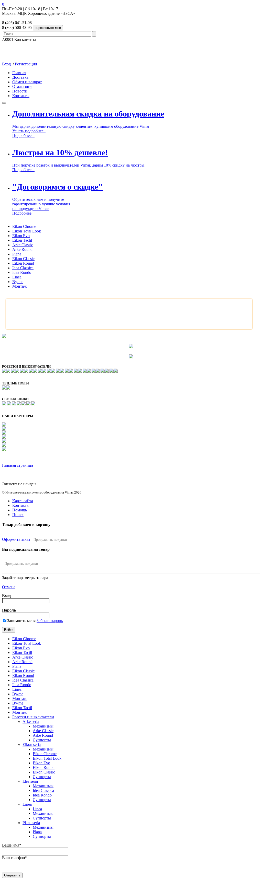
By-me (17, 281)
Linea (16, 277)
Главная (19, 73)
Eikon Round (23, 263)
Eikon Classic (23, 258)
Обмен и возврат (27, 82)
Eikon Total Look (26, 231)
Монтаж (19, 286)
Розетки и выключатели (33, 717)
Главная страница (17, 465)
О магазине (22, 86)
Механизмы (43, 726)
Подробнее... (23, 135)
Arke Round (22, 249)
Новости (19, 91)
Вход (6, 64)
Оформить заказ (16, 539)
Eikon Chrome (24, 226)
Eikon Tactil (22, 240)
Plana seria (31, 822)
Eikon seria (32, 744)
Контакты (20, 95)
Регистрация (26, 64)
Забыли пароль (50, 620)
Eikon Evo (21, 235)
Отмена (8, 587)
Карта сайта (22, 501)
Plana (16, 254)
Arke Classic (22, 245)
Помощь (19, 510)
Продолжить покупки (50, 540)
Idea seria (30, 781)
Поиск (18, 514)
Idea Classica (23, 268)
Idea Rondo (21, 272)
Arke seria (31, 721)
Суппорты (42, 740)
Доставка (20, 77)
